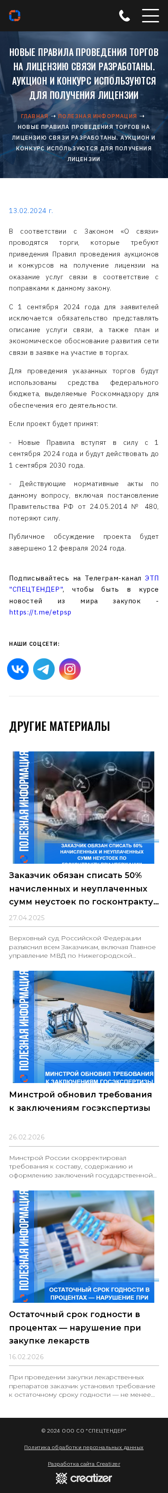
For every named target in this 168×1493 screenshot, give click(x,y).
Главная (34, 116)
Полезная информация (97, 116)
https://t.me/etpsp (40, 612)
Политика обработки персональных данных (83, 1447)
